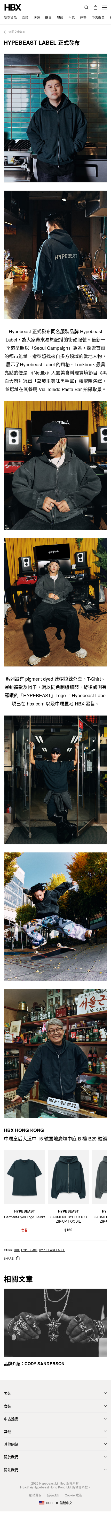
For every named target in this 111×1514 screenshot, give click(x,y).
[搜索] (86, 7)
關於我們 (11, 1456)
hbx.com (35, 703)
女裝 (7, 1406)
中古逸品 (11, 1418)
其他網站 (11, 1444)
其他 (7, 1431)
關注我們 (11, 1469)
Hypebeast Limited (52, 1483)
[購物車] (95, 7)
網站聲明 (35, 1495)
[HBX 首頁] (13, 6)
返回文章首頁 (17, 32)
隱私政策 (53, 1495)
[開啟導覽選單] (104, 7)
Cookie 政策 (73, 1495)
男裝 (7, 1393)
